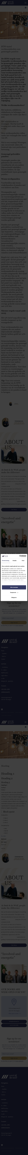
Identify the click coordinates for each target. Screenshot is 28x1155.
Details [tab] (14, 560)
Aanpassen (13, 592)
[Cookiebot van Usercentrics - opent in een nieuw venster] (19, 556)
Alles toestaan (14, 587)
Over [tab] (23, 560)
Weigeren (14, 597)
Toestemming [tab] (5, 560)
